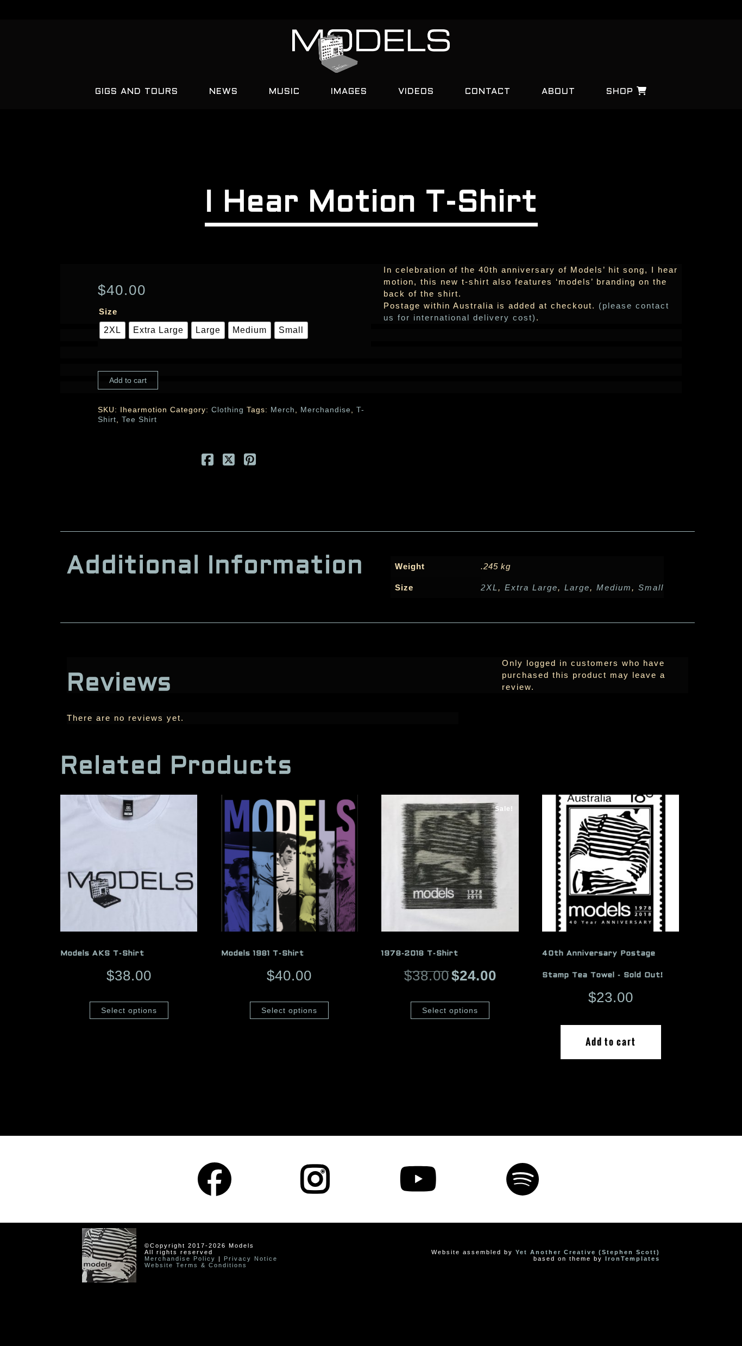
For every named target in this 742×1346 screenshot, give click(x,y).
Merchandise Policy (180, 1258)
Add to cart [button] (611, 1042)
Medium (614, 587)
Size (108, 311)
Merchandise (325, 409)
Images (349, 91)
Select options (129, 1010)
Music (284, 91)
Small (651, 587)
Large (577, 587)
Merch (283, 409)
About (558, 91)
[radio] (112, 330)
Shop (621, 91)
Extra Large (531, 587)
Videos (416, 91)
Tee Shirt (139, 419)
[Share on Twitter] (229, 461)
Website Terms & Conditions (195, 1265)
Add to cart (128, 380)
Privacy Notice (251, 1258)
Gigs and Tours (136, 91)
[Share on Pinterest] (250, 461)
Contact (488, 91)
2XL (489, 587)
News (223, 91)
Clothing (227, 409)
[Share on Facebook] (207, 461)
